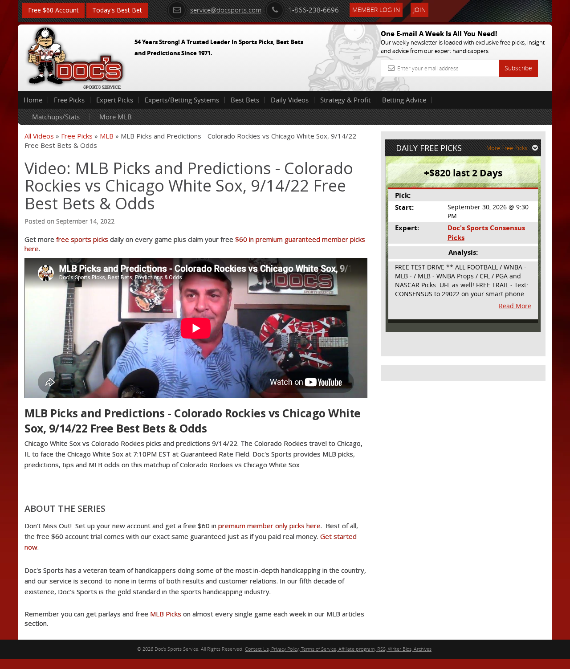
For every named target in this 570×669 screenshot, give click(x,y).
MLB (107, 135)
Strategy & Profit (345, 99)
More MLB (115, 116)
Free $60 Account (53, 10)
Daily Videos (290, 99)
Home (33, 99)
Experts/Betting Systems (182, 99)
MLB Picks (165, 613)
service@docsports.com (225, 9)
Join (419, 9)
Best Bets (245, 99)
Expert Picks (114, 99)
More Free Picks (506, 148)
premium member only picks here (269, 525)
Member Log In (376, 9)
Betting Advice (404, 99)
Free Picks (69, 99)
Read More (515, 306)
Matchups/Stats (56, 116)
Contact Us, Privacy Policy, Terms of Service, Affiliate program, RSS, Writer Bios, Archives (338, 648)
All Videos (39, 135)
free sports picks (82, 239)
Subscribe (518, 68)
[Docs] (75, 55)
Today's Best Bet (117, 10)
